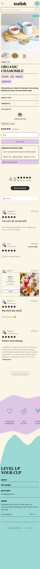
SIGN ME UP (10, 291)
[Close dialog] (38, 274)
